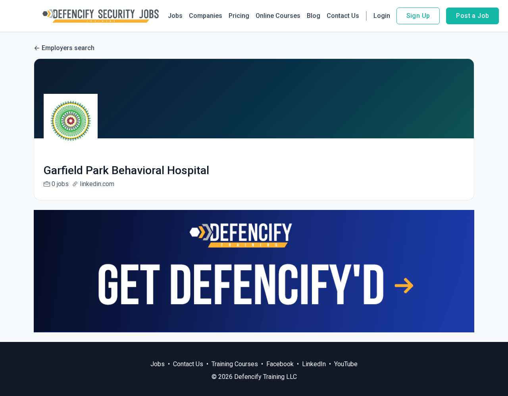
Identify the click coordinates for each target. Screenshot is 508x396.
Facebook (280, 364)
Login (381, 15)
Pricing (239, 15)
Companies (205, 15)
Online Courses (278, 15)
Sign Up (418, 15)
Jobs (175, 15)
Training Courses (235, 364)
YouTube (346, 364)
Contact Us (343, 15)
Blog (313, 15)
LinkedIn (314, 364)
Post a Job (472, 15)
